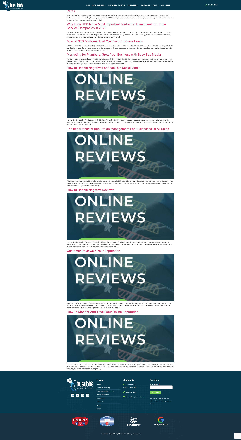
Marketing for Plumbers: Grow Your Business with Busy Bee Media (114, 54)
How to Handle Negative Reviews (90, 190)
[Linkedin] (87, 395)
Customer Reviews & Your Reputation (93, 251)
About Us (156, 5)
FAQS (162, 5)
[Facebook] (72, 395)
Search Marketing (98, 5)
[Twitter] (77, 395)
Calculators (145, 5)
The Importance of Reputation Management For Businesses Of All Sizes (118, 129)
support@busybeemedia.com (135, 397)
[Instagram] (82, 395)
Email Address (155, 384)
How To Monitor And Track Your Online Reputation (102, 312)
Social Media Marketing (116, 5)
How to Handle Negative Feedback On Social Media (103, 68)
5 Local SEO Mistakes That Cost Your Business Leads (105, 41)
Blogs (167, 5)
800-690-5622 (212, 5)
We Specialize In (132, 5)
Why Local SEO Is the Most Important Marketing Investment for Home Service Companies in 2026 (116, 26)
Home (88, 5)
